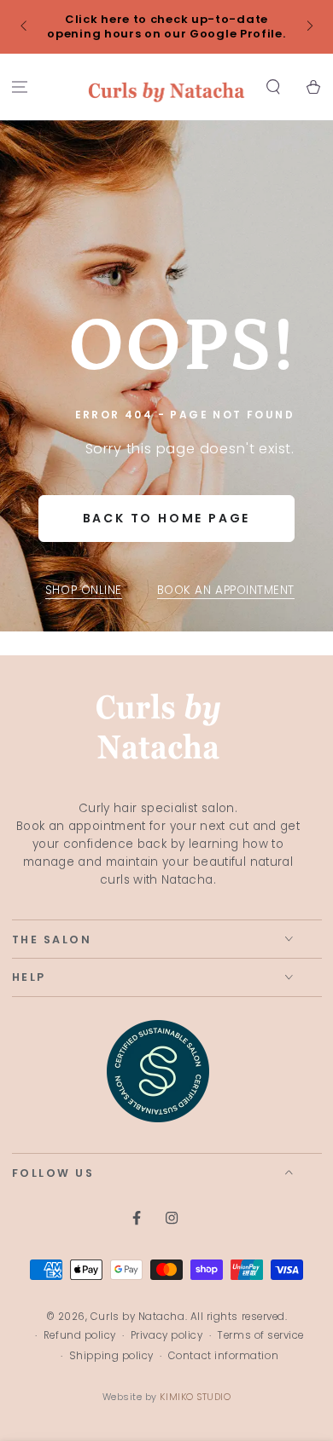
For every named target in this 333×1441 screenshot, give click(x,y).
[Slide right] (308, 27)
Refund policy (80, 1335)
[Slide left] (25, 27)
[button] (273, 87)
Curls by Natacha (138, 1316)
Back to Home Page (167, 518)
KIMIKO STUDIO (195, 1397)
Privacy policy (167, 1335)
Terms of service (260, 1335)
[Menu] (20, 87)
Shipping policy (111, 1356)
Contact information (223, 1356)
